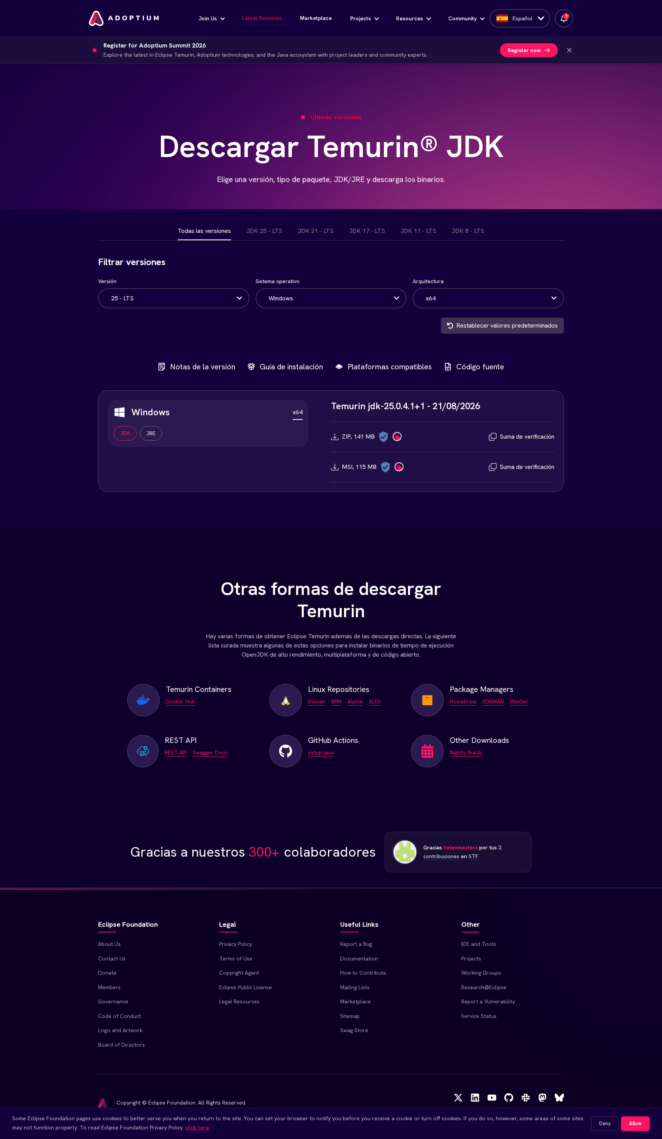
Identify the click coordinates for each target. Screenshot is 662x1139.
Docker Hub (180, 701)
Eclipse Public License (245, 987)
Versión (107, 281)
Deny (605, 1123)
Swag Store (354, 1030)
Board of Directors (121, 1044)
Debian (316, 701)
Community (462, 18)
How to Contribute (363, 972)
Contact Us (112, 958)
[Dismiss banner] (569, 50)
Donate (107, 972)
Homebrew (463, 701)
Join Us (208, 18)
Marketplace (316, 18)
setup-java (321, 752)
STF (473, 856)
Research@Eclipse (483, 987)
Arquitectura (428, 281)
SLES (375, 701)
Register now (524, 50)
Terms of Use (235, 958)
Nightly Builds (466, 752)
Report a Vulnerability (488, 1001)
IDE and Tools (478, 944)
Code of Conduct (119, 1016)
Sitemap (350, 1016)
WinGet (519, 701)
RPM (336, 701)
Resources (409, 18)
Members (109, 987)
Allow (635, 1123)
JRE (151, 433)
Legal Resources (239, 1001)
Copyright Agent (239, 972)
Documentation (359, 958)
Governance (113, 1001)
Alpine (355, 701)
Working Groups (481, 972)
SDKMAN (493, 701)
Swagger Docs (210, 752)
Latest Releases (262, 18)
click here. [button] (197, 1127)
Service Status (478, 1016)
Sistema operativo (278, 281)
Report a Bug (356, 944)
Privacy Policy (235, 944)
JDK (125, 433)
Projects (360, 18)
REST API (176, 752)
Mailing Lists (355, 987)
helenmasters (461, 847)
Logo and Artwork (120, 1030)
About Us (109, 944)
